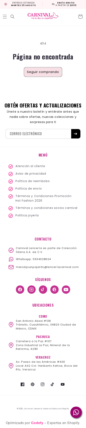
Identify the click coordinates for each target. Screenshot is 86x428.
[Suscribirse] (75, 133)
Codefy (37, 422)
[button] (5, 16)
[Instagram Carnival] (31, 289)
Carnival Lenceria (33, 408)
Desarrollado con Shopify (56, 408)
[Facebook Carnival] (20, 289)
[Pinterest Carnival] (54, 289)
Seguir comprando (43, 72)
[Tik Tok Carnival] (43, 289)
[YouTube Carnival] (66, 289)
